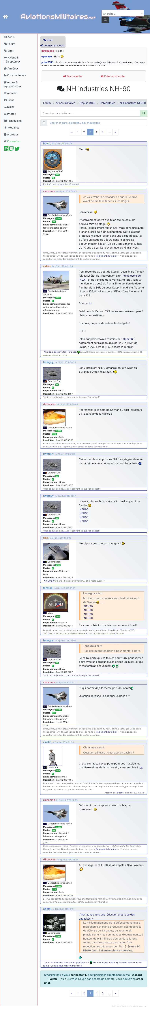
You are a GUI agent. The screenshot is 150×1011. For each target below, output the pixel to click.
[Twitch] (11, 149)
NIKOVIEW (49, 581)
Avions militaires (65, 102)
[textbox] (121, 13)
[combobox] (123, 13)
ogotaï (47, 908)
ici (90, 303)
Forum (11, 43)
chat (49, 40)
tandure (47, 587)
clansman (49, 191)
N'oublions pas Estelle (104, 962)
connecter (78, 974)
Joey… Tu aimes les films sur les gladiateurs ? (66, 962)
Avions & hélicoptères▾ (12, 59)
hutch (46, 143)
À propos (12, 134)
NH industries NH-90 (133, 102)
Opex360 (128, 339)
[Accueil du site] (5, 16)
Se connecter (74, 76)
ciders (47, 266)
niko (45, 537)
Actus (11, 36)
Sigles (10, 106)
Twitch (52, 978)
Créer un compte (114, 76)
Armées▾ (12, 68)
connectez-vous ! (54, 45)
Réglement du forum (106, 256)
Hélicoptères (107, 102)
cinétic (47, 742)
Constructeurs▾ (16, 75)
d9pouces (47, 50)
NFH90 (84, 509)
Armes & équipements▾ (12, 84)
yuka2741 (47, 62)
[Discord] (6, 149)
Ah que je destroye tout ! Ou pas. (60, 352)
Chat (10, 50)
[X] (17, 149)
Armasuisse (76, 965)
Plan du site (14, 120)
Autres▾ (11, 93)
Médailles (13, 127)
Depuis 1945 (87, 102)
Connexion (13, 141)
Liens (10, 100)
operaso (46, 56)
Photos (11, 113)
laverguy (48, 362)
